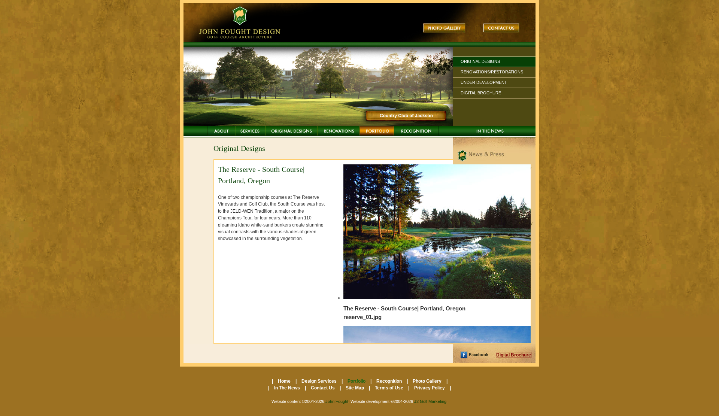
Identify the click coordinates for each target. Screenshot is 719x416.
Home (221, 131)
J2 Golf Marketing (430, 401)
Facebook (478, 354)
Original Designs (480, 61)
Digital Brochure (481, 93)
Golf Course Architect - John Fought (240, 22)
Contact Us (501, 28)
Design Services (251, 131)
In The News (490, 131)
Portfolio (377, 131)
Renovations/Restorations (492, 72)
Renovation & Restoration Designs (339, 131)
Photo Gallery (444, 28)
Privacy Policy (430, 388)
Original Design (292, 131)
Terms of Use (389, 388)
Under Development (484, 82)
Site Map (355, 388)
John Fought (336, 401)
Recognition (416, 131)
